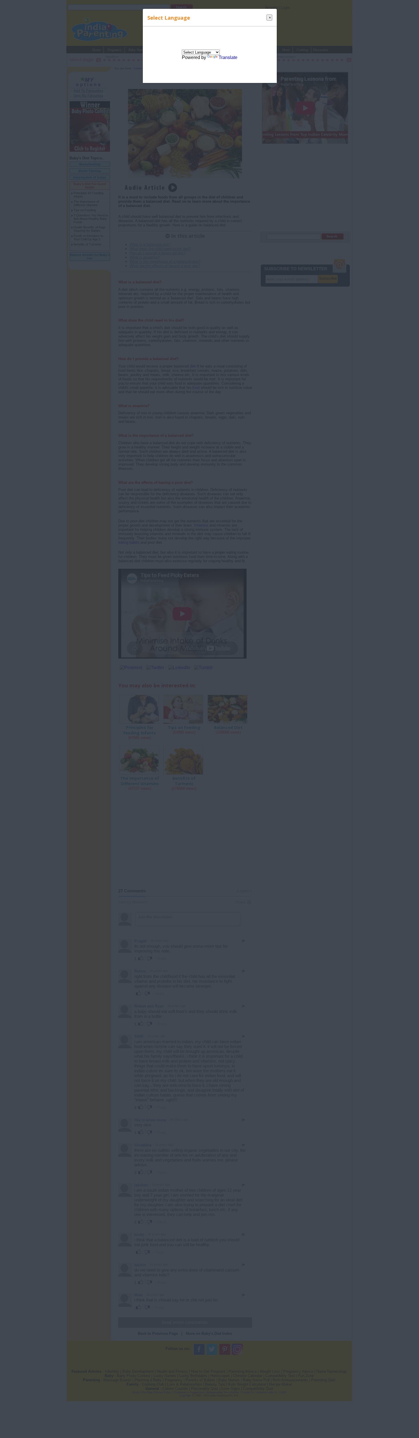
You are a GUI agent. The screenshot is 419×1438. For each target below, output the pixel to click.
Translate (228, 57)
